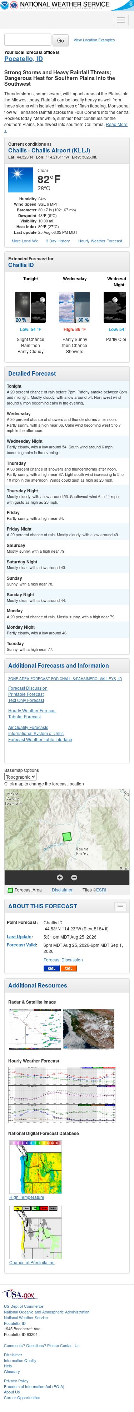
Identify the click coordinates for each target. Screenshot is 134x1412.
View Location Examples (94, 39)
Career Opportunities (22, 1397)
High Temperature (26, 1197)
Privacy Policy (16, 1380)
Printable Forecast (26, 694)
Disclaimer (62, 889)
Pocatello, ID (23, 58)
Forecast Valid (21, 944)
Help (8, 1365)
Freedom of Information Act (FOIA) (34, 1386)
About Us (12, 1392)
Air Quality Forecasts (28, 727)
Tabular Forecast (24, 716)
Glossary (12, 1371)
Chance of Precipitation (32, 1262)
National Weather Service (26, 1317)
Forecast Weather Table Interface (40, 739)
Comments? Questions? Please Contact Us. (42, 1345)
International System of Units (36, 733)
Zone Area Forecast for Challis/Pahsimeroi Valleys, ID (65, 678)
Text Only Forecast (26, 700)
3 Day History (58, 240)
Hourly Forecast (100, 240)
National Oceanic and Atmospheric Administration (46, 1312)
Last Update (19, 936)
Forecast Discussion (28, 688)
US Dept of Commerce (23, 1306)
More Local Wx (25, 240)
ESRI (101, 889)
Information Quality (20, 1360)
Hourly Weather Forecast (32, 710)
